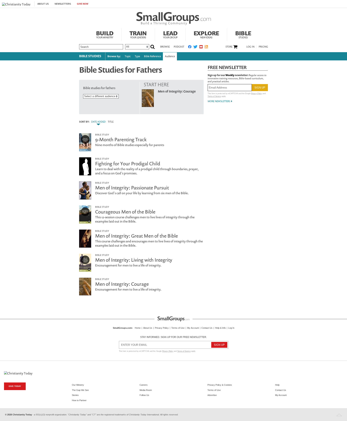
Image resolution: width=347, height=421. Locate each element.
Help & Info (220, 328)
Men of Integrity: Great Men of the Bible (136, 236)
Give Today (15, 386)
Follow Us (144, 395)
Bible (243, 34)
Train (138, 34)
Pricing (263, 46)
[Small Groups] (173, 18)
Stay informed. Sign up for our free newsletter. (173, 337)
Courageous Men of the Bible (125, 211)
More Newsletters (219, 101)
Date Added (98, 121)
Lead (170, 34)
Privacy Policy (256, 94)
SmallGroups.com (122, 328)
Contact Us (206, 328)
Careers (144, 385)
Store (229, 46)
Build (104, 34)
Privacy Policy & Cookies (219, 385)
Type (137, 56)
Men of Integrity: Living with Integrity (133, 260)
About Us (43, 4)
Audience (170, 56)
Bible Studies (90, 56)
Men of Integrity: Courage (177, 91)
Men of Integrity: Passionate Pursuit (132, 187)
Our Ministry (78, 385)
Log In (250, 46)
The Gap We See (80, 390)
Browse (165, 46)
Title (110, 121)
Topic (128, 56)
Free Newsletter (227, 67)
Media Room (146, 390)
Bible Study (102, 134)
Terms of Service (214, 96)
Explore (206, 34)
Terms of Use (178, 328)
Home (138, 328)
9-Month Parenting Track (121, 139)
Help (277, 385)
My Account (193, 328)
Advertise (212, 395)
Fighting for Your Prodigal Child (127, 163)
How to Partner (79, 400)
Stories (75, 395)
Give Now (82, 4)
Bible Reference (152, 56)
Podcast (179, 46)
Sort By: (84, 121)
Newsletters (63, 4)
